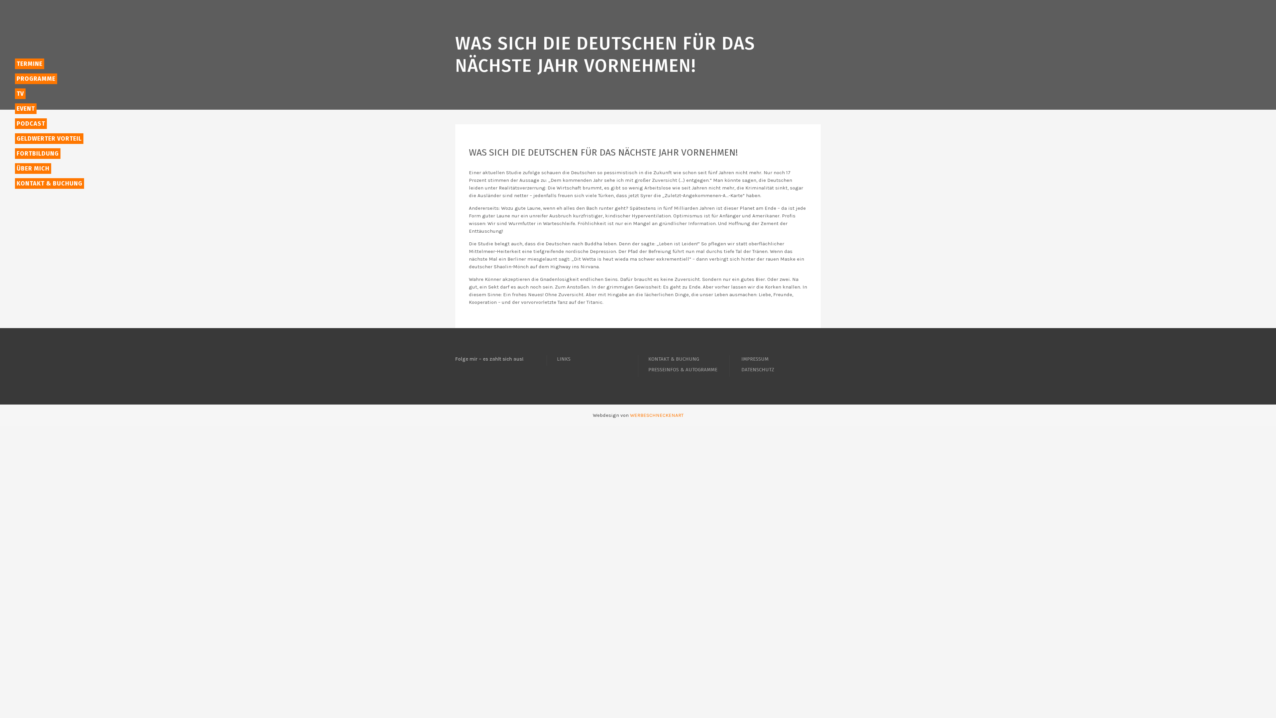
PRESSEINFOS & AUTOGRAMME (682, 370)
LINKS (564, 359)
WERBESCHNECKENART (657, 415)
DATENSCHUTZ (757, 370)
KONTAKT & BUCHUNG (673, 359)
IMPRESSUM (755, 359)
